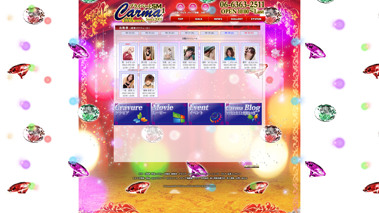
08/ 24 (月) (130, 33)
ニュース (215, 174)
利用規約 (205, 178)
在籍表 (167, 174)
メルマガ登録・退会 (141, 178)
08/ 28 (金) (209, 33)
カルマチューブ (158, 178)
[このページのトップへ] (251, 166)
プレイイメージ (203, 174)
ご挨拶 (147, 174)
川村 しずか (228, 62)
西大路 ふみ (147, 62)
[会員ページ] (205, 13)
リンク (197, 178)
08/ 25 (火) (149, 33)
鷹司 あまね (248, 62)
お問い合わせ (241, 178)
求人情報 (230, 178)
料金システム (157, 174)
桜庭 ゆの (187, 62)
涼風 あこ (167, 62)
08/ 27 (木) (189, 33)
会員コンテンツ (234, 174)
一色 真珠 (127, 90)
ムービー (191, 174)
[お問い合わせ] (180, 13)
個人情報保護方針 (217, 178)
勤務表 (174, 174)
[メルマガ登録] (193, 13)
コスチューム (172, 178)
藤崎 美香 (147, 90)
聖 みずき (127, 62)
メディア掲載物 (185, 178)
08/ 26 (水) (169, 33)
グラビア (182, 174)
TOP (141, 174)
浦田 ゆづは (208, 62)
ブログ (223, 174)
